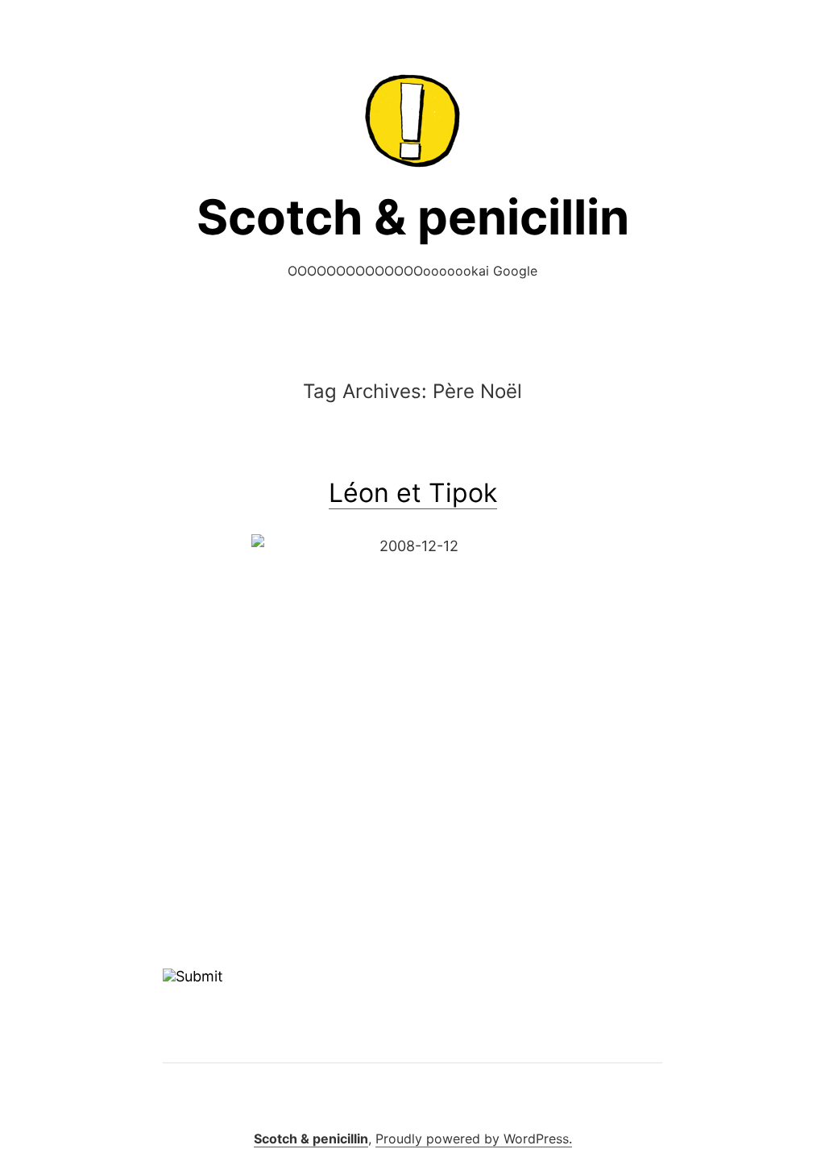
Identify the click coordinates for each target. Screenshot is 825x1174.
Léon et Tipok (413, 492)
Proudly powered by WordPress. (473, 1138)
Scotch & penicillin (413, 217)
